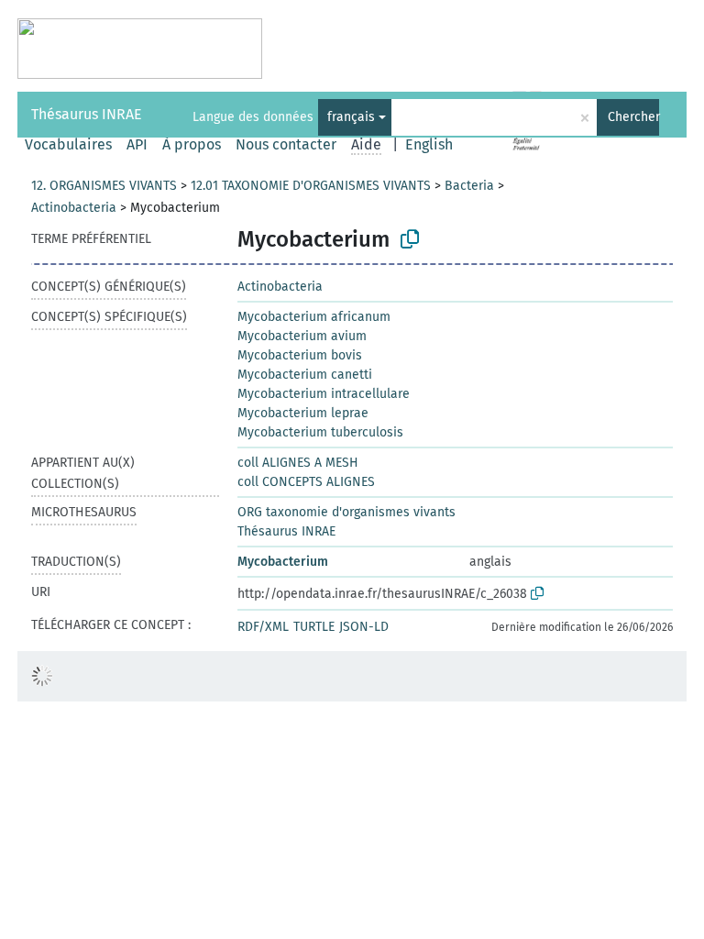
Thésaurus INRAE (86, 114)
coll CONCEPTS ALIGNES (306, 482)
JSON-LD (364, 627)
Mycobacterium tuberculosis (320, 432)
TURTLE (314, 627)
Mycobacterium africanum (313, 317)
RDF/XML (263, 627)
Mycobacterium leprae (302, 413)
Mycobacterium (282, 561)
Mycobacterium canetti (304, 374)
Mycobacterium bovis (299, 355)
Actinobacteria (73, 207)
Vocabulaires (68, 144)
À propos (191, 144)
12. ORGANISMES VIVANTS (104, 185)
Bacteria (469, 185)
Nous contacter (286, 144)
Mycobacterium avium (302, 336)
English (429, 144)
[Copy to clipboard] (410, 239)
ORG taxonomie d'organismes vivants (346, 512)
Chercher (633, 117)
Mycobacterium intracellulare (323, 394)
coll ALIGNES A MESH (297, 462)
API (137, 144)
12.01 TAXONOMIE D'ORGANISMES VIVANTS (311, 185)
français (351, 117)
